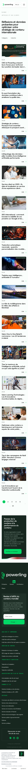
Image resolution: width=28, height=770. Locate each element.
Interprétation (5, 667)
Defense (4, 720)
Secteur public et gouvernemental (10, 717)
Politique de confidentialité (14, 743)
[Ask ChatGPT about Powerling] (17, 738)
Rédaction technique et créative (10, 650)
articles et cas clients (10, 15)
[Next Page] (25, 504)
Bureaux (12, 584)
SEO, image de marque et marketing (11, 653)
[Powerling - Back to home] (8, 4)
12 (13, 506)
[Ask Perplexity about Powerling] (14, 738)
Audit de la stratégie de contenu (10, 636)
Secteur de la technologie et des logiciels (12, 714)
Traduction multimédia (7, 670)
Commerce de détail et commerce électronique (14, 700)
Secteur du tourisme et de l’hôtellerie (11, 708)
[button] (18, 4)
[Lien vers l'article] (14, 58)
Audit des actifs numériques (9, 639)
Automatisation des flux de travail (10, 678)
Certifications (20, 584)
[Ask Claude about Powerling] (10, 738)
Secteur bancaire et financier (9, 711)
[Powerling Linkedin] (14, 581)
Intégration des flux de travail (9, 681)
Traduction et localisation (8, 664)
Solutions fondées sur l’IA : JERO (10, 692)
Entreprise (4, 584)
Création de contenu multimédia (10, 656)
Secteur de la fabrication (8, 705)
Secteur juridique (6, 723)
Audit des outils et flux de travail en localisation (13, 642)
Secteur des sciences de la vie (9, 703)
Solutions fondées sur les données (10, 689)
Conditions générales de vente (14, 747)
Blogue (4, 12)
